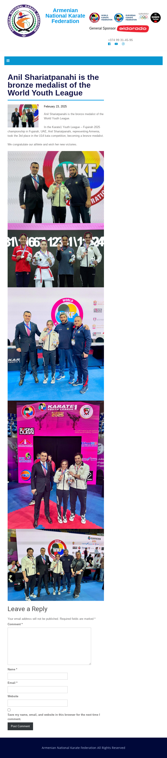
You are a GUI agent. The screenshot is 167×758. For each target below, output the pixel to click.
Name (12, 669)
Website (13, 696)
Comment (15, 624)
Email (12, 682)
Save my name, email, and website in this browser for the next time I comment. (54, 717)
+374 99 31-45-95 (120, 40)
